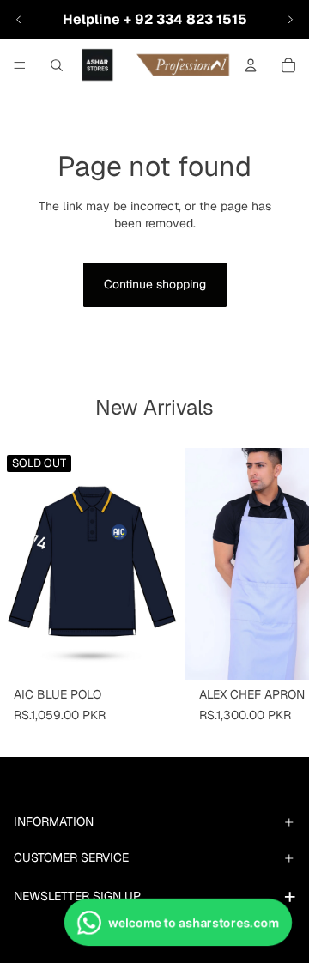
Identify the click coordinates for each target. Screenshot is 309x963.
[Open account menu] (251, 65)
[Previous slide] (19, 20)
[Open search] (57, 65)
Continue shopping (155, 284)
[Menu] (19, 65)
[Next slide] (290, 20)
